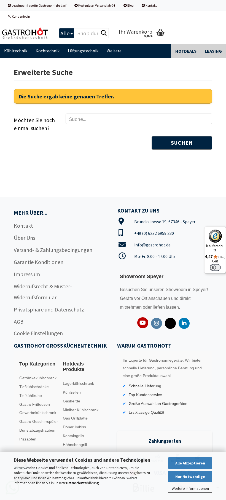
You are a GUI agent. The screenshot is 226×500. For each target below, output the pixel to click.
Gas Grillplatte (75, 418)
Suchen (182, 142)
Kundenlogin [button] (20, 16)
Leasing (213, 51)
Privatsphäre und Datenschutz (49, 309)
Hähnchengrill (75, 444)
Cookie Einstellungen (38, 333)
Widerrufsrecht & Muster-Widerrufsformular (43, 292)
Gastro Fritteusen (34, 404)
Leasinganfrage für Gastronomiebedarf (38, 5)
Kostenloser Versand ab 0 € (96, 5)
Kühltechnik (15, 50)
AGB (18, 321)
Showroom (177, 289)
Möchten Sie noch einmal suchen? (34, 124)
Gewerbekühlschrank (37, 412)
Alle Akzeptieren (190, 463)
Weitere (114, 50)
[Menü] (217, 488)
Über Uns (24, 237)
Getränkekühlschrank (38, 378)
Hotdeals (186, 51)
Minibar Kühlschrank (80, 410)
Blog (130, 5)
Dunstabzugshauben (37, 430)
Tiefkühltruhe (30, 395)
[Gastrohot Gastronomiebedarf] (25, 33)
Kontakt (151, 5)
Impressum (27, 274)
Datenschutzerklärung (82, 483)
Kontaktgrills (73, 436)
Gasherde (71, 401)
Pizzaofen (27, 439)
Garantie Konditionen (38, 262)
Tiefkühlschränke (34, 387)
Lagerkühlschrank (78, 383)
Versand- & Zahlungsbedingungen (53, 249)
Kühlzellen (72, 392)
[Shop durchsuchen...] (103, 33)
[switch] (215, 267)
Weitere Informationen (190, 488)
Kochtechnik (48, 50)
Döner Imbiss (74, 427)
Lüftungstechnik (83, 50)
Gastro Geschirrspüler (38, 421)
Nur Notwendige (190, 476)
